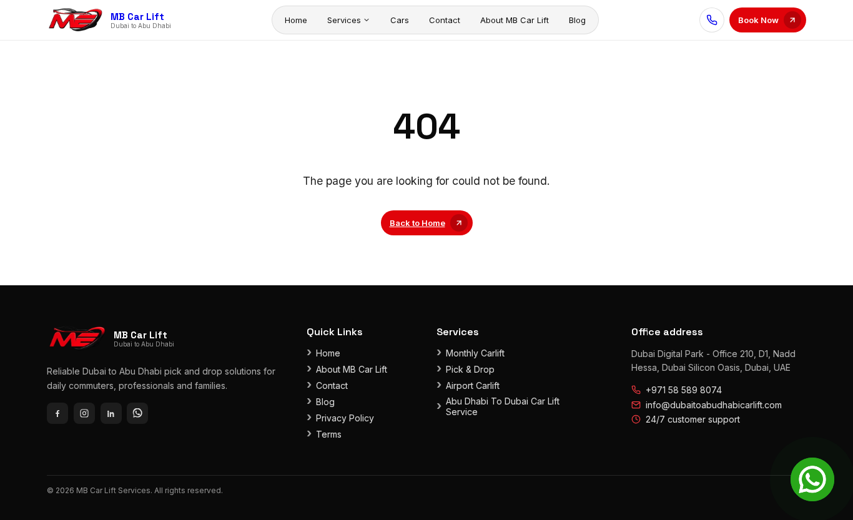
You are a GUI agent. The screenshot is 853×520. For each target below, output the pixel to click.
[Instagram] (84, 413)
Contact (444, 20)
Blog (577, 20)
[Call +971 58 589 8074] (711, 19)
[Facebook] (57, 413)
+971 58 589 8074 (684, 390)
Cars (399, 20)
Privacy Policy (345, 418)
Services (344, 20)
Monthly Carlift (475, 353)
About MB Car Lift (514, 20)
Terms (329, 434)
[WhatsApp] (137, 413)
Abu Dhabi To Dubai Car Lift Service (503, 406)
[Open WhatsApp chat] (812, 479)
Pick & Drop (470, 369)
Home (296, 20)
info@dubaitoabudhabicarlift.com (714, 405)
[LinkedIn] (111, 413)
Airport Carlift (473, 385)
